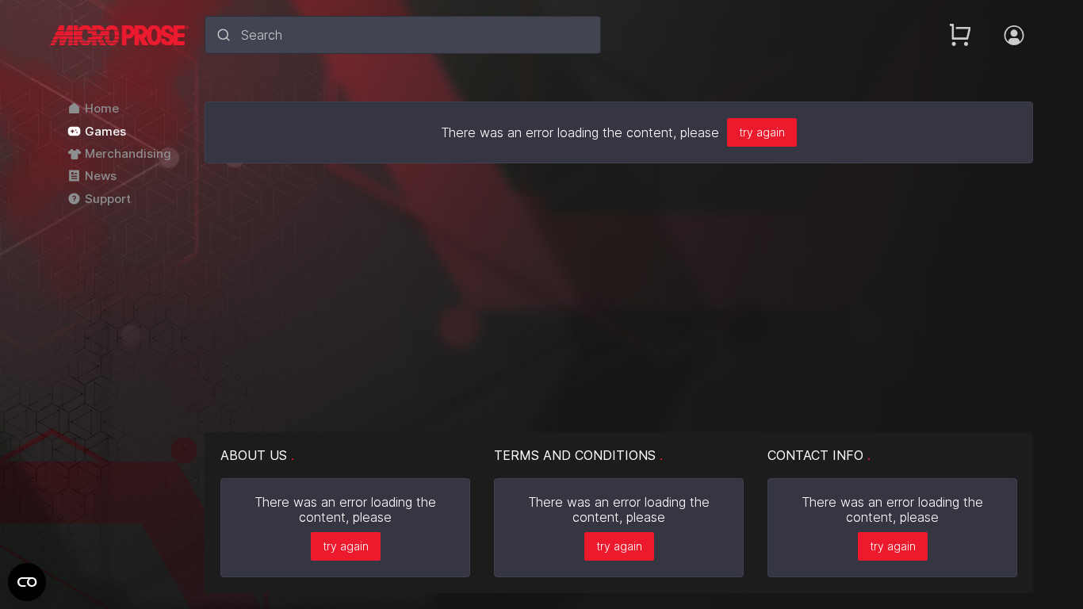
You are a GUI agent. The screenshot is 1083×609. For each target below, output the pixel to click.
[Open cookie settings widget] (27, 582)
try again (762, 132)
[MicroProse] (119, 35)
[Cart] (960, 35)
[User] (1014, 35)
